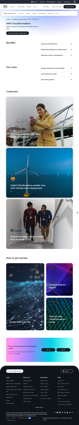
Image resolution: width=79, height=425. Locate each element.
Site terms (13, 418)
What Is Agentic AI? (11, 386)
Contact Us (60, 380)
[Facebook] (57, 413)
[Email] (72, 413)
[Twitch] (64, 413)
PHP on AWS (43, 395)
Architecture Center (28, 392)
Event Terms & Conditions (65, 404)
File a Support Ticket (63, 383)
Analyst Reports (27, 398)
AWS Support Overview (64, 392)
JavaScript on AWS (45, 398)
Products (8, 19)
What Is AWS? (10, 380)
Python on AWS (44, 389)
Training (25, 383)
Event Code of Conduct (64, 401)
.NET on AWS (44, 386)
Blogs (7, 400)
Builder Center (44, 380)
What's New (9, 397)
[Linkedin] (59, 413)
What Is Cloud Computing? (13, 383)
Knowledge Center (63, 389)
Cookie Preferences (10, 420)
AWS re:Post (61, 386)
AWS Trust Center (28, 386)
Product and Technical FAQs (30, 395)
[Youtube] (67, 413)
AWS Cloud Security (11, 394)
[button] (21, 6)
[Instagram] (62, 413)
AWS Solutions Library (29, 389)
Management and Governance (19, 19)
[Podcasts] (69, 413)
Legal (59, 398)
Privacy (8, 418)
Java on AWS (43, 392)
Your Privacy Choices (23, 418)
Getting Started (27, 380)
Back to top (38, 407)
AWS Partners (27, 401)
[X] (55, 413)
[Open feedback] (77, 212)
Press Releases (10, 403)
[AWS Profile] (74, 2)
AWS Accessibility (62, 395)
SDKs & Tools (44, 383)
